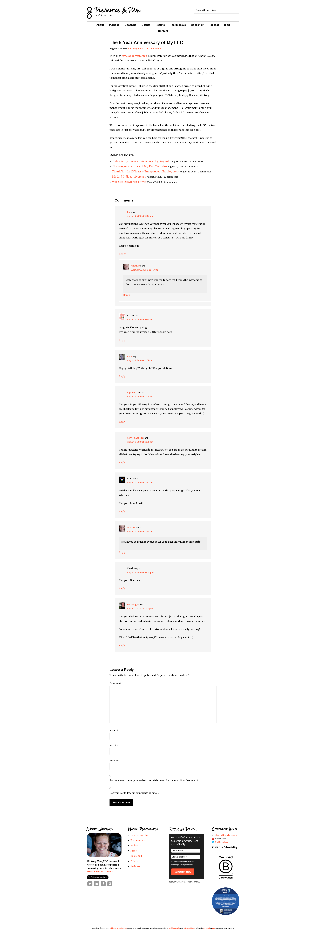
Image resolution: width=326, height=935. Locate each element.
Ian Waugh (132, 604)
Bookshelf (136, 855)
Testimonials (138, 840)
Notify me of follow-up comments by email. (134, 792)
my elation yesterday (134, 55)
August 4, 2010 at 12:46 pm (144, 270)
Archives (135, 866)
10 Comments (154, 48)
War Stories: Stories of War (129, 182)
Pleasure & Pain (118, 10)
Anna (129, 356)
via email (206, 928)
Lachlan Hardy (174, 928)
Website (114, 760)
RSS (213, 928)
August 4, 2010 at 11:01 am (140, 360)
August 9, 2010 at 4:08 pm (140, 608)
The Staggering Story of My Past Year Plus (139, 166)
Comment (116, 683)
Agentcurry (133, 392)
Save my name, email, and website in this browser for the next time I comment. (154, 780)
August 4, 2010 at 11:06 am (140, 396)
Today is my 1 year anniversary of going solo (141, 161)
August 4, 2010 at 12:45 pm (140, 531)
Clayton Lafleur (135, 438)
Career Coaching (140, 835)
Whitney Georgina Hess (118, 928)
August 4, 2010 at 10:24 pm (140, 572)
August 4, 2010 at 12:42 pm (140, 482)
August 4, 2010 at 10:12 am (140, 216)
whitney (135, 265)
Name (114, 730)
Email (114, 745)
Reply (122, 253)
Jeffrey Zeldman (189, 928)
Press (134, 850)
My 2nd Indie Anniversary (129, 176)
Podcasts (136, 845)
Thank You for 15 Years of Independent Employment (145, 171)
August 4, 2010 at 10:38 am (140, 319)
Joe (128, 212)
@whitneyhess (221, 842)
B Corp (134, 861)
